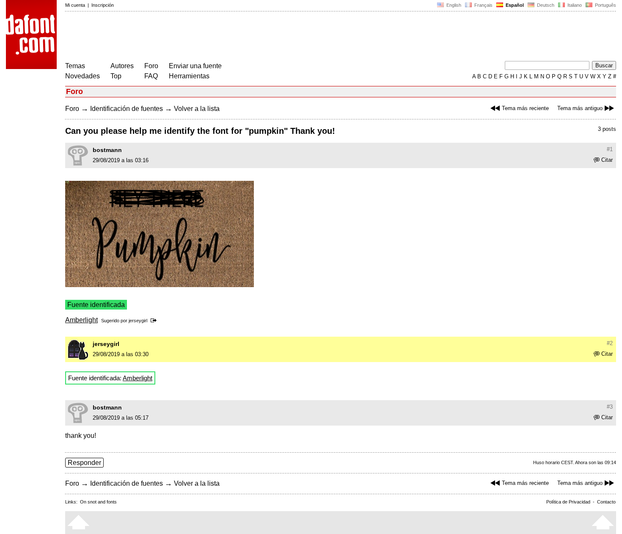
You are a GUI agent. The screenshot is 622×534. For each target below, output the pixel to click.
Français (483, 5)
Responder (84, 462)
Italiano (574, 5)
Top (115, 76)
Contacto (606, 501)
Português (604, 5)
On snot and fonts (98, 501)
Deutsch (545, 5)
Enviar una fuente (195, 65)
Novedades (82, 76)
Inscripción (102, 5)
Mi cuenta (75, 5)
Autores (122, 65)
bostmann (107, 150)
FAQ (151, 76)
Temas (75, 65)
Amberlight (81, 320)
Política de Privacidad (568, 501)
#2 (610, 343)
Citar (607, 160)
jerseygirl (138, 320)
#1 (610, 149)
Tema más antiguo (580, 108)
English (453, 5)
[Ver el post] (155, 320)
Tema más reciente (525, 108)
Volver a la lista (197, 108)
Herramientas (189, 76)
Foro (151, 65)
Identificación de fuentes (126, 108)
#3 (610, 407)
